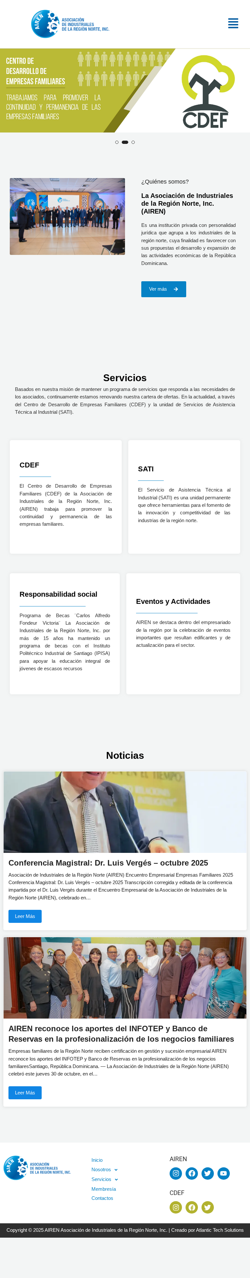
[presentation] (7, 105)
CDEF (29, 465)
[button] (190, 24)
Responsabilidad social (58, 594)
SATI (146, 469)
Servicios (101, 1179)
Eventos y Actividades (173, 601)
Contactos (102, 1198)
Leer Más (25, 916)
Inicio (97, 1160)
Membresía (103, 1189)
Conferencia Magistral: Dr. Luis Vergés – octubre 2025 (108, 862)
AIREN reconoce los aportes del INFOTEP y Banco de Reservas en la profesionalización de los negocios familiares (121, 1033)
